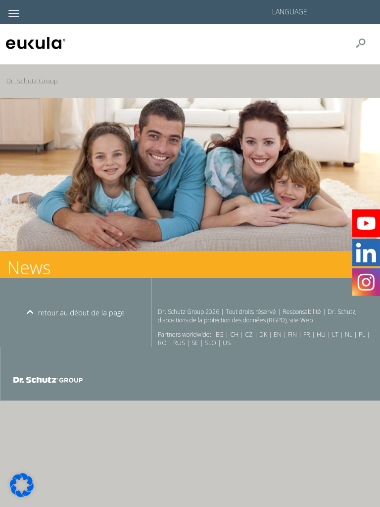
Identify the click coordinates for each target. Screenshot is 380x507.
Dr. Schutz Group (32, 81)
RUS (179, 343)
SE (194, 343)
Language (289, 11)
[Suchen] (364, 43)
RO (162, 343)
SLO (210, 343)
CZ (249, 334)
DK (263, 334)
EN (278, 334)
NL (348, 334)
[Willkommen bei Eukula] (53, 43)
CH (234, 334)
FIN (292, 334)
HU (321, 334)
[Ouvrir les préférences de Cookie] (22, 494)
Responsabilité (302, 311)
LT (335, 334)
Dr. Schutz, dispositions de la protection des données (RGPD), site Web (257, 315)
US (227, 343)
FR (306, 334)
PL (362, 334)
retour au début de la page (81, 312)
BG (220, 334)
